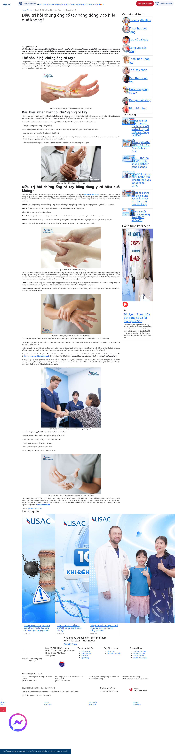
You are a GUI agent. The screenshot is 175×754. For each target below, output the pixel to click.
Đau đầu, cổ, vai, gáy (140, 658)
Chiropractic (52, 4)
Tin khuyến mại (86, 653)
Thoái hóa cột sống (139, 651)
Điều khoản (111, 651)
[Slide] (128, 337)
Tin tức (29, 10)
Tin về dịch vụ (85, 651)
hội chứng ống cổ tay (35, 508)
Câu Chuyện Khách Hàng (75, 4)
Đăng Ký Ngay (70, 644)
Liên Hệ (97, 4)
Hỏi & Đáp (92, 4)
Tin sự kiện (84, 655)
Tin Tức (86, 4)
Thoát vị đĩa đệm (138, 655)
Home (24, 10)
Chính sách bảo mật (113, 653)
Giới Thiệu (43, 4)
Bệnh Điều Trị (61, 4)
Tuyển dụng (85, 658)
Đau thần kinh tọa (139, 653)
